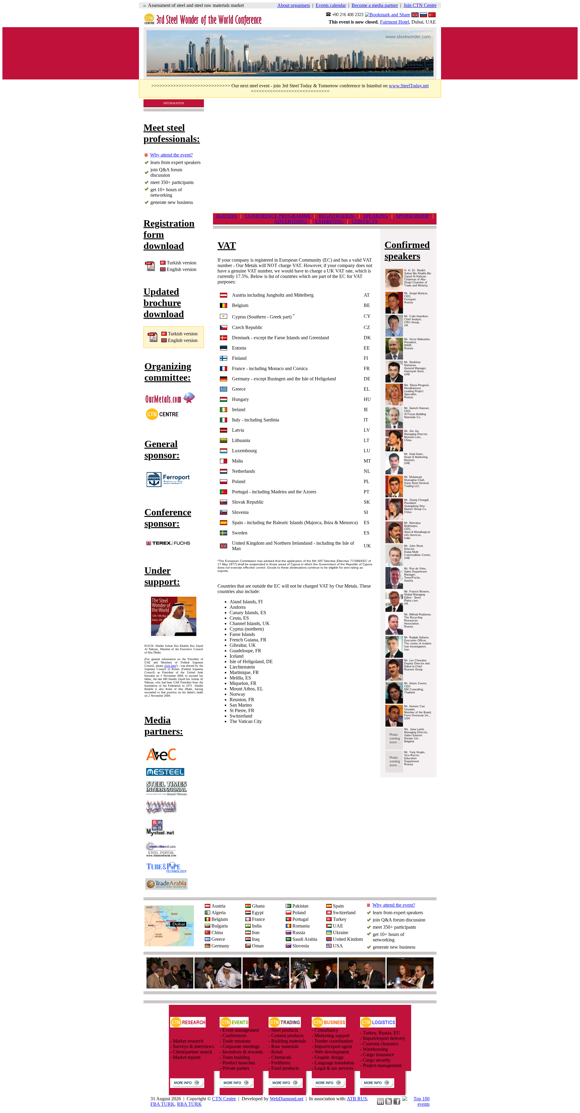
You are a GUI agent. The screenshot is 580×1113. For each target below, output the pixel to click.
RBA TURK (189, 1104)
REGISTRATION (337, 215)
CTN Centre (224, 1098)
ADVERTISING (290, 221)
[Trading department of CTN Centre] (285, 1025)
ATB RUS (357, 1098)
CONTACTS (365, 221)
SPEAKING (375, 215)
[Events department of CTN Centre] (234, 1025)
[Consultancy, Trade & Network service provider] (162, 418)
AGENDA (226, 215)
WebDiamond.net (286, 1098)
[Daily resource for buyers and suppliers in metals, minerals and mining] (170, 402)
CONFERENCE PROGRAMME (278, 215)
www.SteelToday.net (409, 85)
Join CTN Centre (420, 5)
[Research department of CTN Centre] (188, 1025)
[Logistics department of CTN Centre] (378, 1025)
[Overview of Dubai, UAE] (169, 944)
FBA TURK (162, 1104)
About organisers (293, 5)
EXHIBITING (329, 221)
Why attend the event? (171, 154)
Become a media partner (375, 5)
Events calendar (331, 5)
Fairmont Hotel (394, 21)
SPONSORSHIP (412, 215)
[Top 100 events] (416, 1104)
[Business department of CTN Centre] (329, 1025)
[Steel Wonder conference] (206, 24)
